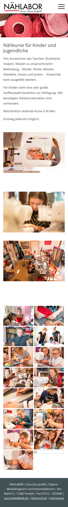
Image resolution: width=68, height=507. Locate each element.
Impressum (57, 498)
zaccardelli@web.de (16, 498)
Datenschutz (39, 498)
